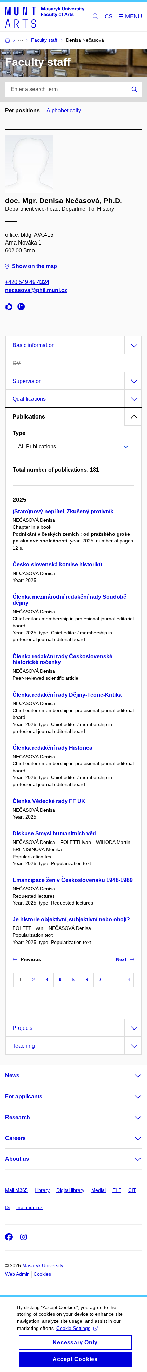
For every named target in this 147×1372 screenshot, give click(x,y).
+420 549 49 (27, 282)
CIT (132, 1190)
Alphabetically (63, 110)
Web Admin (17, 1274)
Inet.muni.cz (29, 1207)
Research (17, 1117)
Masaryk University (42, 1265)
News (12, 1075)
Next (121, 959)
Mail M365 (16, 1190)
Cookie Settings (73, 1328)
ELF (116, 1190)
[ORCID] (22, 308)
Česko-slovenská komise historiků (57, 564)
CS (108, 16)
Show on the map (34, 266)
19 (126, 980)
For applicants (23, 1096)
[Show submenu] (131, 1075)
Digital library (70, 1190)
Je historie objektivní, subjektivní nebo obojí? (71, 919)
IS (7, 1207)
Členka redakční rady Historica (52, 748)
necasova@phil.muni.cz (36, 290)
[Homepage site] (44, 17)
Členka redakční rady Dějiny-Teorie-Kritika (67, 695)
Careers (15, 1138)
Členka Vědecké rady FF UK (49, 801)
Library (42, 1190)
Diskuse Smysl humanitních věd (54, 833)
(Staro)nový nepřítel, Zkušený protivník (63, 511)
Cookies (42, 1274)
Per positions (22, 110)
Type (19, 433)
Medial (98, 1190)
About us (17, 1159)
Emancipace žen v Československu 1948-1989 (73, 880)
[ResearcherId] (10, 308)
